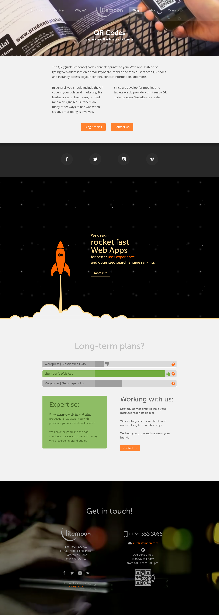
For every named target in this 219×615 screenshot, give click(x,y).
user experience (121, 257)
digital (74, 414)
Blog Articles (93, 127)
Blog (135, 10)
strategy (62, 414)
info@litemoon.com (145, 543)
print (88, 414)
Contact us (130, 448)
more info (100, 273)
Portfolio (37, 10)
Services (59, 10)
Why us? (81, 10)
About (153, 10)
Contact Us (122, 127)
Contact (173, 10)
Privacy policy (76, 586)
